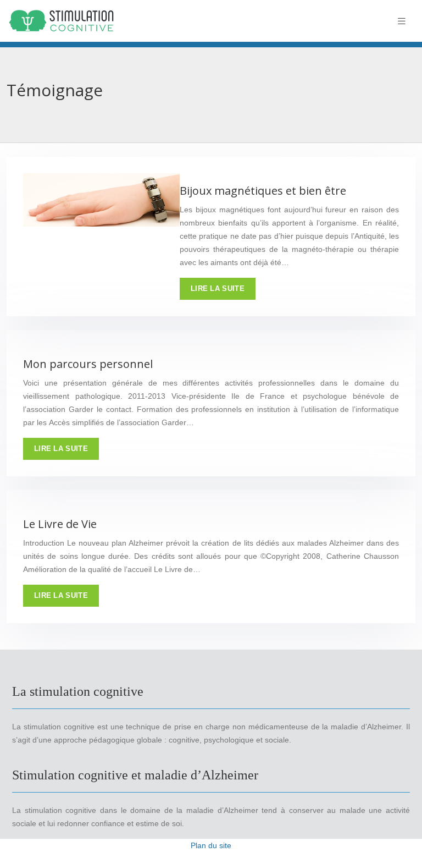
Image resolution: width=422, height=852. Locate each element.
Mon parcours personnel (88, 363)
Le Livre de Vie (60, 523)
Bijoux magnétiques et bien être (263, 190)
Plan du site (211, 845)
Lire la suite (218, 288)
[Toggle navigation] (402, 21)
